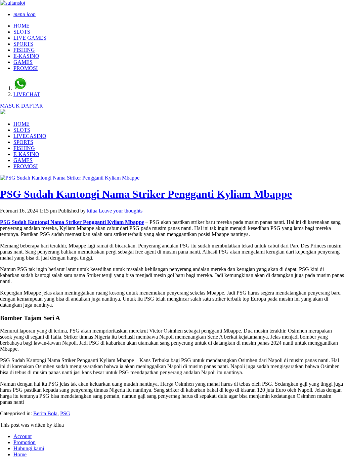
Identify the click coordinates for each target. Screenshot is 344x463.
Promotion (24, 442)
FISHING (24, 50)
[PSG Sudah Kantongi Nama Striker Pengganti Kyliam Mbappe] (69, 178)
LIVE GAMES (29, 38)
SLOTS (21, 32)
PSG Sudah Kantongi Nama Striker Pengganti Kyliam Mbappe (146, 194)
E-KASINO (26, 56)
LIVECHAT (26, 94)
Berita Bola (45, 413)
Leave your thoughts (120, 211)
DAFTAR (32, 106)
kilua (92, 211)
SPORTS (23, 44)
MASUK (10, 106)
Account (22, 436)
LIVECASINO (29, 136)
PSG (65, 413)
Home (20, 454)
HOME (21, 26)
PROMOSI (25, 68)
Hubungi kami (28, 448)
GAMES (23, 62)
